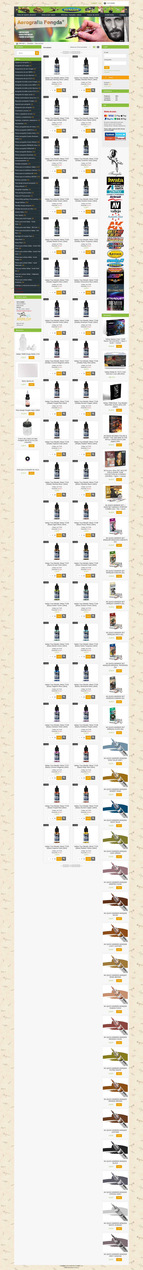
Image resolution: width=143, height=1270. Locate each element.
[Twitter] (120, 134)
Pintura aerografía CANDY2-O (24, 130)
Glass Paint (18, 239)
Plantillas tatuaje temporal (23, 205)
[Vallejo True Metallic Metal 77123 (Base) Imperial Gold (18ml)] (57, 834)
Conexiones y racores (22, 110)
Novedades (18, 288)
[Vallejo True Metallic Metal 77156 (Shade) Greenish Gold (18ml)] (86, 147)
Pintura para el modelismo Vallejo (25, 167)
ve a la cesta (107, 86)
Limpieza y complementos (23, 117)
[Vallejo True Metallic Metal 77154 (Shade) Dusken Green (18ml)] (86, 187)
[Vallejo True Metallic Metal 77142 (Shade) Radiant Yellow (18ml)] (86, 430)
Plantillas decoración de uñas (24, 209)
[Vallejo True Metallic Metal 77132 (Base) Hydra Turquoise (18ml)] (86, 632)
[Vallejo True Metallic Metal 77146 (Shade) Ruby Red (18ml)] (86, 349)
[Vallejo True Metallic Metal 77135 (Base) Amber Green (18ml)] (57, 592)
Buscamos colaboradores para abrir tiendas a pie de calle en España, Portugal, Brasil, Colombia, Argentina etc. (115, 124)
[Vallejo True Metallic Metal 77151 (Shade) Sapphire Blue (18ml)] (57, 268)
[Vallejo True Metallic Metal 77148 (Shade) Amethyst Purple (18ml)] (86, 308)
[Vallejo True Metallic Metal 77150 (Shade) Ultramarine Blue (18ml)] (86, 268)
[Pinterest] (120, 138)
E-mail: (106, 52)
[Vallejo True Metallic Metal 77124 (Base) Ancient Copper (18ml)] (86, 794)
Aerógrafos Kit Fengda (22, 65)
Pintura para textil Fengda (23, 218)
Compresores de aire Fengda (24, 69)
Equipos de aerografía (22, 62)
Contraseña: (108, 59)
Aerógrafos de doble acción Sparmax (26, 88)
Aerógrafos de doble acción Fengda (26, 81)
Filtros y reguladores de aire (23, 114)
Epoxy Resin (19, 242)
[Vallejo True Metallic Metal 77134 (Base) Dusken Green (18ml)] (86, 592)
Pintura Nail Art (19, 186)
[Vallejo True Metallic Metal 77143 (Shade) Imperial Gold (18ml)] (57, 430)
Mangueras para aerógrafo (23, 107)
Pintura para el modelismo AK (24, 173)
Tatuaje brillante (20, 202)
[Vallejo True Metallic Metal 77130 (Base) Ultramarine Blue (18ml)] (86, 673)
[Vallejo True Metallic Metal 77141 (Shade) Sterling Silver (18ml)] (57, 470)
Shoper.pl (76, 1267)
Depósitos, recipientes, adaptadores (26, 120)
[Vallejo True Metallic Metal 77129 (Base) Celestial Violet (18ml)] (57, 713)
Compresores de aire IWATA (23, 72)
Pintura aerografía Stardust (23, 151)
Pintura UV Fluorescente (22, 196)
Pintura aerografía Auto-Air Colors (25, 126)
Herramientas (19, 123)
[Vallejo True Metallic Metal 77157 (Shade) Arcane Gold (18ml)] (57, 147)
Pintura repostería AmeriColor (24, 155)
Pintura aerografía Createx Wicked (25, 142)
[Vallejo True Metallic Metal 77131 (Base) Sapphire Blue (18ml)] (57, 673)
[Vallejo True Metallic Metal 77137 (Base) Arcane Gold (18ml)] (57, 551)
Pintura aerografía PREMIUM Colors (26, 145)
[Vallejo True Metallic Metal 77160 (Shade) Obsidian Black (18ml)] (86, 66)
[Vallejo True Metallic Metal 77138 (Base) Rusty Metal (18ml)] (86, 511)
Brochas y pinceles (21, 180)
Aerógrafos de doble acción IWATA (25, 85)
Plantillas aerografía (21, 164)
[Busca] (37, 53)
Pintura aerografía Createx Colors (25, 133)
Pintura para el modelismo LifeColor (26, 170)
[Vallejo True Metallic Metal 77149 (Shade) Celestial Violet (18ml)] (57, 308)
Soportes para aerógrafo (22, 104)
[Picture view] (94, 47)
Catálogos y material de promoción (26, 285)
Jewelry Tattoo (19, 212)
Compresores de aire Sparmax (24, 75)
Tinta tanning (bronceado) (23, 192)
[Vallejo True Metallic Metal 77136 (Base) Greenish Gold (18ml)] (86, 551)
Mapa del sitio (20, 323)
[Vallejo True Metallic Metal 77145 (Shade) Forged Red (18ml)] (57, 389)
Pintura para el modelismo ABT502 (25, 176)
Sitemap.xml (20, 325)
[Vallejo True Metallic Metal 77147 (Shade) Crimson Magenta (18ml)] (57, 349)
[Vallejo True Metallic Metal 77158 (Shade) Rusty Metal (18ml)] (86, 106)
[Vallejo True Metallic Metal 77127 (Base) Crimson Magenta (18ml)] (57, 753)
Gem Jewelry (19, 215)
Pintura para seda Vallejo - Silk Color (26, 227)
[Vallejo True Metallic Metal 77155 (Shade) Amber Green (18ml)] (57, 187)
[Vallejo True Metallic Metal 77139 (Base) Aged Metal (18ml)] (57, 511)
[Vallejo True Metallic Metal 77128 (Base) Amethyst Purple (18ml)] (86, 713)
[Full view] (98, 47)
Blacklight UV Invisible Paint (23, 236)
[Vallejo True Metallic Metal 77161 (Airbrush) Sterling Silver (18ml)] (57, 66)
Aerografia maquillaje (21, 189)
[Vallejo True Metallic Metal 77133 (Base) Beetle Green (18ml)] (57, 632)
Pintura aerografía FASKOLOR (24, 148)
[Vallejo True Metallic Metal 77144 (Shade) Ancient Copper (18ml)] (86, 389)
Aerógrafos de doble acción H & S (25, 91)
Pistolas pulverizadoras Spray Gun (25, 98)
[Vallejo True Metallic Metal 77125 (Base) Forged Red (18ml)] (57, 794)
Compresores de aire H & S (23, 78)
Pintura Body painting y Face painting (26, 199)
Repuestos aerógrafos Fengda (24, 101)
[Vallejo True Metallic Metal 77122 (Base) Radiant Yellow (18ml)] (86, 834)
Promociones (19, 292)
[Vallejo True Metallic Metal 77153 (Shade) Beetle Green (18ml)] (57, 228)
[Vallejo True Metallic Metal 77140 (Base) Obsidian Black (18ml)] (86, 470)
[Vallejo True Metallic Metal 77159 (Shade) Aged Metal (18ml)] (57, 106)
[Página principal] (71, 24)
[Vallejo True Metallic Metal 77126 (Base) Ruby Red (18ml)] (86, 753)
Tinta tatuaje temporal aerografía (25, 183)
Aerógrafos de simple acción (24, 94)
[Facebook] (110, 134)
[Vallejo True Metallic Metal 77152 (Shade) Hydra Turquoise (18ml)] (86, 228)
